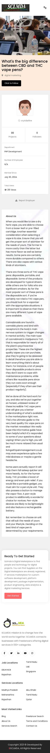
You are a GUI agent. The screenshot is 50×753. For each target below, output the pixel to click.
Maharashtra (8, 694)
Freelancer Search (35, 716)
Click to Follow (11, 83)
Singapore (31, 671)
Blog (4, 716)
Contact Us (31, 725)
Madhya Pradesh (10, 690)
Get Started (13, 595)
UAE (28, 666)
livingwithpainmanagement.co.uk (24, 450)
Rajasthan (6, 674)
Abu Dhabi (31, 690)
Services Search (9, 725)
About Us (6, 721)
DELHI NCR (6, 669)
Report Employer (27, 200)
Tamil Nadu (31, 662)
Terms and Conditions (37, 721)
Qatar (29, 699)
